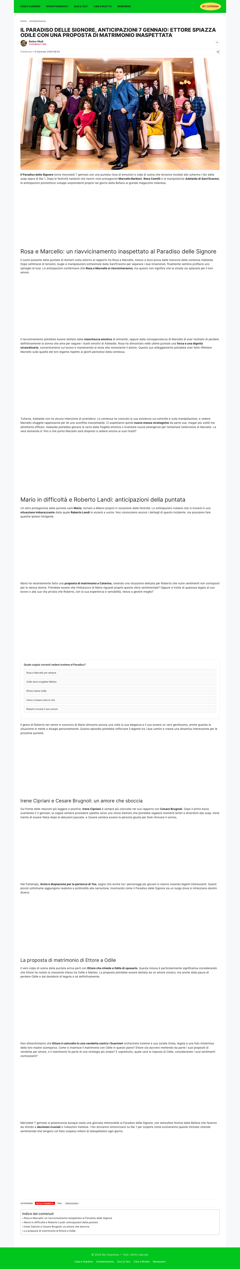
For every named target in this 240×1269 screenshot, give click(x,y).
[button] (120, 673)
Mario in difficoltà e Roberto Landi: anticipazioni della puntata (61, 1222)
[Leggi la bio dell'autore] (217, 42)
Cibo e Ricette (103, 6)
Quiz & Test (81, 6)
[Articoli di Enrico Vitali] (23, 43)
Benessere (124, 6)
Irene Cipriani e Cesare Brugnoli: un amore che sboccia (56, 1226)
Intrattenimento (57, 6)
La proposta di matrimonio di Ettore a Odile (50, 1230)
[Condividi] (218, 51)
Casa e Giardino (30, 6)
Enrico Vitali (36, 41)
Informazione (72, 1203)
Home (23, 21)
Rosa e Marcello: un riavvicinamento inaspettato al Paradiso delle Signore (68, 1218)
